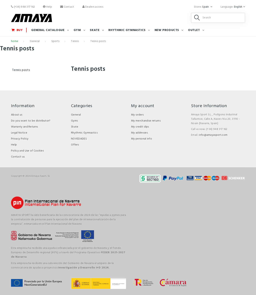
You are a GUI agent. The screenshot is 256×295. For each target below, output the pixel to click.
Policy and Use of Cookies (27, 150)
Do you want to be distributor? (31, 121)
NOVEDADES (79, 139)
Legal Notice (19, 133)
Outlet (194, 30)
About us (16, 115)
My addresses (139, 133)
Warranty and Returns (24, 127)
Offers (75, 145)
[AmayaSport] (31, 18)
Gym (77, 30)
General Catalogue (47, 30)
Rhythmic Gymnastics (84, 133)
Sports (55, 41)
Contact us (18, 156)
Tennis (75, 41)
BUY (20, 30)
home (14, 41)
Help (49, 7)
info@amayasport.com (213, 135)
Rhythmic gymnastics (126, 30)
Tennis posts (21, 70)
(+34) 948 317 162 (24, 7)
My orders (137, 115)
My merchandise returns (146, 121)
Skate (94, 30)
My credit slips (140, 127)
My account (142, 106)
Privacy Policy (19, 139)
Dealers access (94, 7)
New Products (167, 30)
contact (68, 7)
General (35, 41)
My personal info (141, 139)
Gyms (74, 121)
